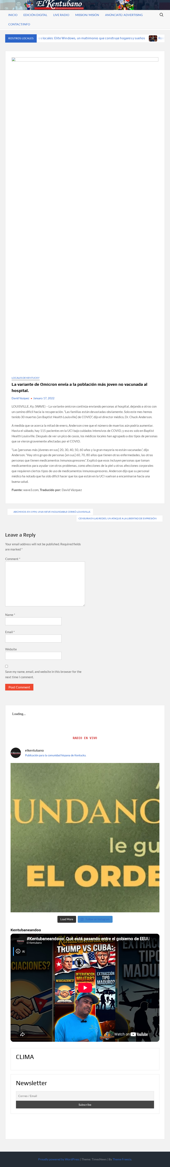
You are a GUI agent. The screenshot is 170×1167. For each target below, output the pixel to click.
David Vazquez (20, 398)
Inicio (12, 15)
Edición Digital (35, 15)
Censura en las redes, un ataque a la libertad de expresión (118, 518)
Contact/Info (19, 24)
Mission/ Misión (87, 15)
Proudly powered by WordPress (58, 1159)
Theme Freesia (122, 1159)
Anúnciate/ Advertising (124, 15)
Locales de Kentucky (26, 377)
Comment (12, 559)
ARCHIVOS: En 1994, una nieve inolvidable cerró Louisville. (52, 511)
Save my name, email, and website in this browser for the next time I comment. (43, 674)
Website (11, 649)
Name (10, 615)
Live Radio (61, 15)
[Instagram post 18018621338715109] (85, 837)
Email (10, 632)
